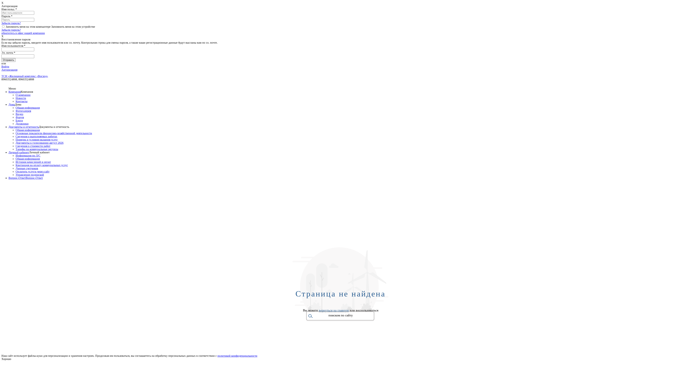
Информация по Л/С (28, 155)
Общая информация (28, 107)
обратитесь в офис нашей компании (23, 33)
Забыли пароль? (11, 23)
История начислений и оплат (33, 161)
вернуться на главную (334, 310)
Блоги (19, 120)
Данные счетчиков (27, 168)
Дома (12, 104)
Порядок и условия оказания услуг (37, 139)
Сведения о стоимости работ (33, 146)
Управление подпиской (30, 174)
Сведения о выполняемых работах (36, 136)
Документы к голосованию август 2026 (39, 142)
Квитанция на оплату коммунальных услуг (42, 165)
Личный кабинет (19, 152)
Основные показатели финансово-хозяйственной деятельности (54, 133)
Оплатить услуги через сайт (32, 171)
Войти (5, 66)
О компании (23, 94)
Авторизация (9, 69)
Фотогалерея (23, 110)
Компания (15, 91)
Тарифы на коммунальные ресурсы (37, 149)
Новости (21, 98)
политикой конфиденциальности (237, 355)
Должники (22, 123)
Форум (20, 117)
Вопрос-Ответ (17, 177)
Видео (19, 114)
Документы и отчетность (24, 126)
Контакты (21, 101)
